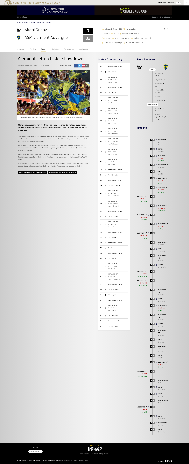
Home (19, 22)
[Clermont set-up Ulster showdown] (75, 65)
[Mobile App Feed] (94, 448)
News (26, 22)
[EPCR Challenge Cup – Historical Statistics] (133, 10)
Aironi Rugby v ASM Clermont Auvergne (32, 172)
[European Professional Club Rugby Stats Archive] (32, 4)
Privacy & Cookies (84, 460)
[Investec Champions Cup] (55, 10)
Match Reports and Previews (41, 22)
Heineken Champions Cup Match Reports (62, 172)
